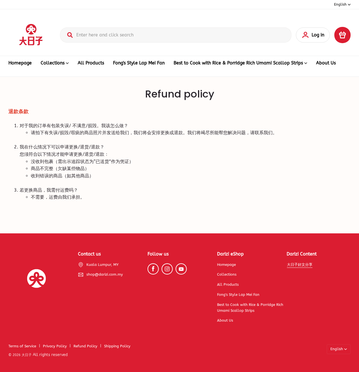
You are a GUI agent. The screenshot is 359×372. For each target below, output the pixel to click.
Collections (53, 63)
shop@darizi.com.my (104, 274)
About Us (326, 63)
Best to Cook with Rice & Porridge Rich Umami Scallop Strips (238, 63)
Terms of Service (22, 346)
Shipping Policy (117, 346)
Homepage (20, 63)
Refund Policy (85, 346)
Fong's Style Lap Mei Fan (139, 63)
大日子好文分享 (299, 264)
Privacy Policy (55, 346)
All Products (91, 63)
